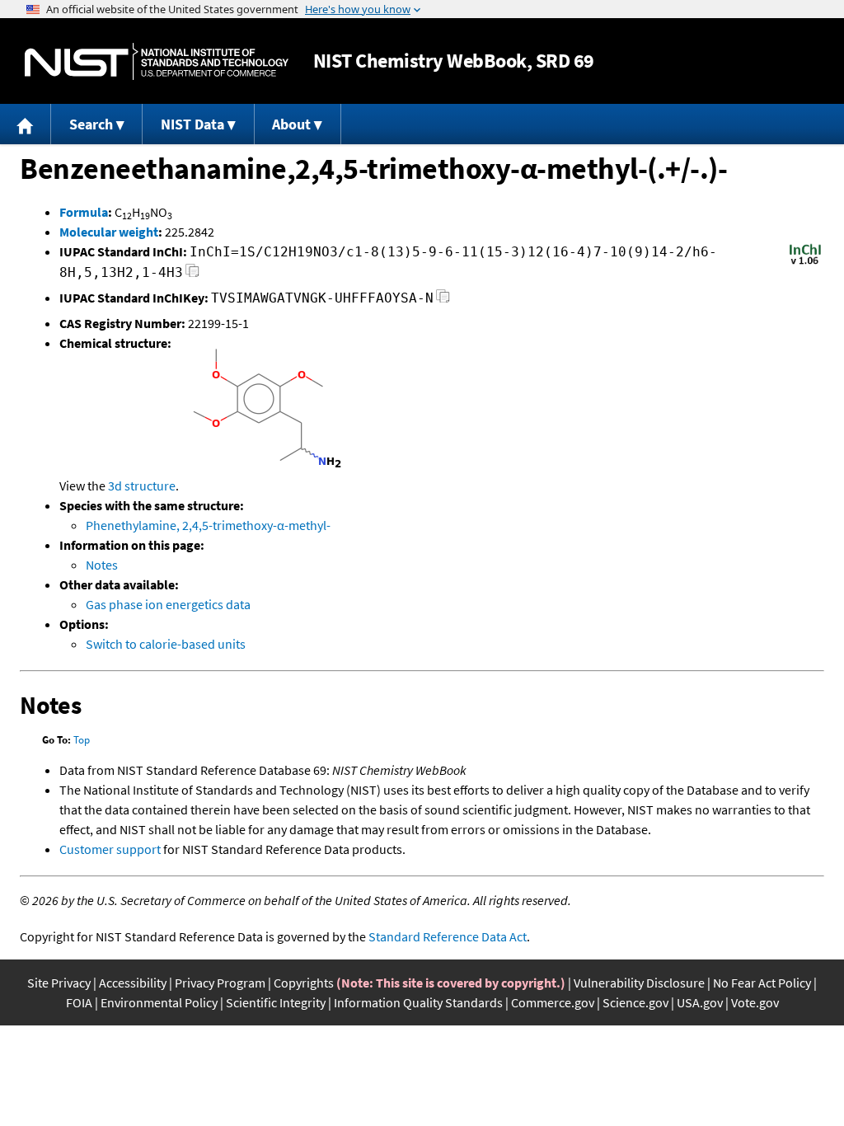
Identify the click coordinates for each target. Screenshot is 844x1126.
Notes (102, 564)
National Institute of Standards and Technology (156, 61)
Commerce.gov (552, 1002)
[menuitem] (25, 124)
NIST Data (192, 124)
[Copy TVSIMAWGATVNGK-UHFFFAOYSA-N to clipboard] (443, 300)
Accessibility (132, 982)
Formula (83, 212)
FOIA (79, 1002)
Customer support (110, 849)
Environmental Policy (159, 1002)
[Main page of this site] (25, 124)
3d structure (142, 485)
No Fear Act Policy (762, 982)
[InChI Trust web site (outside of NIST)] (805, 263)
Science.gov (635, 1002)
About (291, 124)
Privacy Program (220, 982)
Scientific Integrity (276, 1002)
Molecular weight (108, 231)
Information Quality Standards (418, 1002)
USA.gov (700, 1002)
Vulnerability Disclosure (639, 982)
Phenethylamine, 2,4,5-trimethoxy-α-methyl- (208, 525)
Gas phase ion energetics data (168, 604)
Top (81, 740)
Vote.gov (755, 1002)
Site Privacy (59, 982)
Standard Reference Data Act (447, 936)
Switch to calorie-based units (166, 644)
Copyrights (304, 982)
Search (91, 124)
